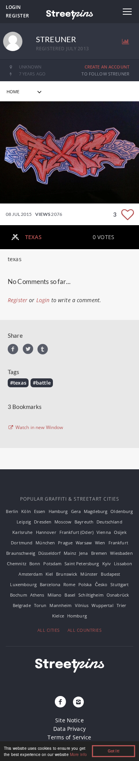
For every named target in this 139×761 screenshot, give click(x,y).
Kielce (58, 616)
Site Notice (69, 720)
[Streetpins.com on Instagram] (78, 702)
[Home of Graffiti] (69, 13)
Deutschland (109, 522)
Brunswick (66, 574)
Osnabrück (118, 595)
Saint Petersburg (81, 563)
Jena (83, 553)
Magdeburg (95, 511)
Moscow (62, 522)
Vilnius (82, 605)
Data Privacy (69, 728)
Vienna (104, 532)
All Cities (48, 630)
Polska (85, 584)
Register (17, 15)
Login (13, 7)
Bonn (35, 563)
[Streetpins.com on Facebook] (61, 702)
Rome (69, 584)
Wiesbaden (121, 553)
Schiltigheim (90, 595)
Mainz (70, 553)
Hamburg (58, 511)
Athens (37, 595)
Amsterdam (30, 574)
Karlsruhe (22, 532)
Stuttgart (119, 584)
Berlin (12, 511)
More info (78, 754)
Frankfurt (118, 543)
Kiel (49, 574)
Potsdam (52, 563)
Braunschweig (20, 553)
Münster (89, 574)
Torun (40, 605)
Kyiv (106, 563)
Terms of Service (69, 737)
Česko (101, 584)
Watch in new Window (38, 427)
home (13, 91)
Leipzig (24, 522)
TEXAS (33, 237)
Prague (65, 543)
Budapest (110, 574)
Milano (54, 595)
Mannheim (60, 605)
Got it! (113, 751)
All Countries (85, 630)
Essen (40, 511)
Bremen (99, 553)
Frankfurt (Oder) (76, 532)
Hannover (46, 532)
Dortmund (21, 543)
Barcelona (50, 584)
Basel (69, 595)
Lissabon (123, 563)
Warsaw (84, 543)
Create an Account (107, 67)
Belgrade (22, 605)
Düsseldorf (49, 553)
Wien (100, 543)
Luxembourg (23, 584)
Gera (76, 511)
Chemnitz (16, 563)
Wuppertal (102, 605)
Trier (122, 605)
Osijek (120, 532)
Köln (26, 511)
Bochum (18, 595)
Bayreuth (84, 522)
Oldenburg (121, 511)
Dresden (42, 522)
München (45, 543)
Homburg (77, 616)
